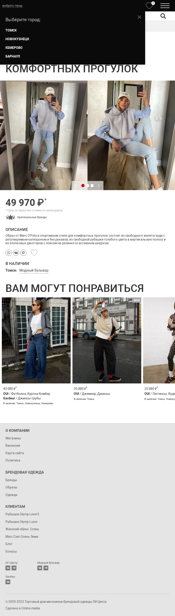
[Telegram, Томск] (14, 568)
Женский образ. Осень (22, 529)
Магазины (13, 438)
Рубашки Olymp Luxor (21, 522)
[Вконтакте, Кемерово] (7, 581)
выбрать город (12, 5)
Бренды (11, 480)
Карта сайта (14, 453)
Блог (9, 544)
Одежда (11, 495)
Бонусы (11, 551)
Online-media (30, 608)
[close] (139, 17)
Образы (11, 487)
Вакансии (12, 445)
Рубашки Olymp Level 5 (22, 514)
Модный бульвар (34, 270)
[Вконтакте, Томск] (7, 568)
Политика (12, 460)
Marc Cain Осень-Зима (21, 536)
